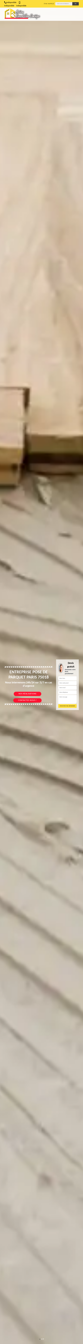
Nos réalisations (27, 694)
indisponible (11, 3)
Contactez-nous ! (27, 700)
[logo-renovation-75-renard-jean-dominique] (23, 14)
